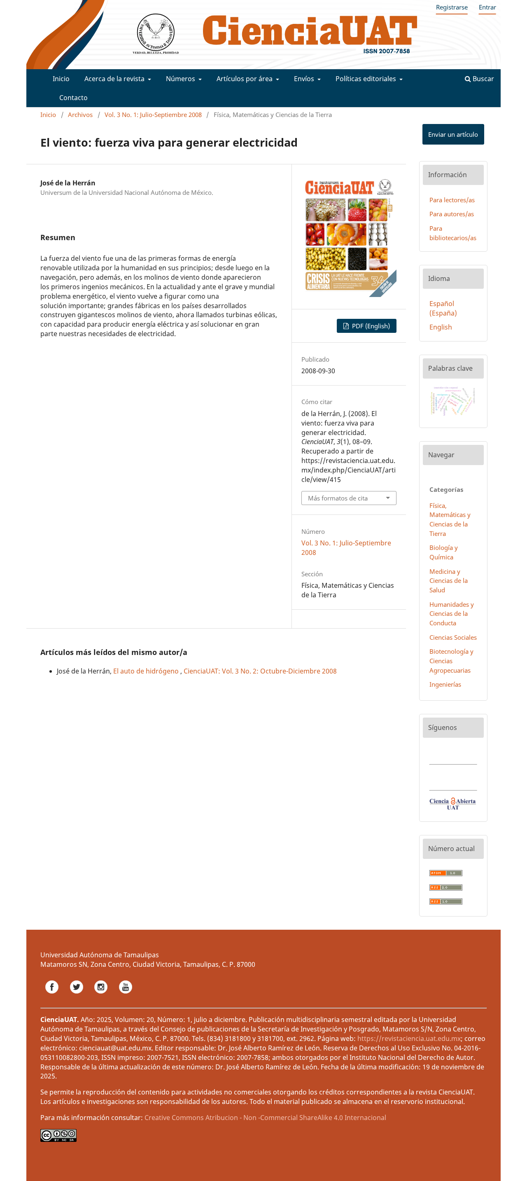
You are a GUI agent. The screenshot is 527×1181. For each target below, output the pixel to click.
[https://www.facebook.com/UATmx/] (52, 996)
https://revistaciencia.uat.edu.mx (409, 1038)
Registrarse (452, 7)
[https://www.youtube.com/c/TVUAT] (125, 996)
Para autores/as (451, 214)
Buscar (482, 78)
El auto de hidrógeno (146, 671)
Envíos (305, 78)
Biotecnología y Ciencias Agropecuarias (451, 660)
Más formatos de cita (338, 498)
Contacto (73, 97)
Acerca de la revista (115, 78)
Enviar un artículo (453, 134)
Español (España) (443, 308)
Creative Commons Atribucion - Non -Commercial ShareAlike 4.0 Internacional (265, 1117)
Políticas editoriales (367, 78)
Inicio (61, 78)
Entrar (487, 7)
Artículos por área (245, 78)
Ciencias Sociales (453, 637)
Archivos (80, 114)
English (440, 327)
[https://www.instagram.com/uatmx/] (102, 996)
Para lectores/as (452, 200)
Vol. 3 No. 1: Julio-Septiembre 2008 (153, 114)
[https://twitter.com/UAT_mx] (77, 996)
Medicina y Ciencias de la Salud (448, 580)
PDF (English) (370, 326)
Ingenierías (445, 684)
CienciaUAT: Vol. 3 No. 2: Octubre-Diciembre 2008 (260, 671)
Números (181, 78)
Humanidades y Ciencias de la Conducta (451, 613)
